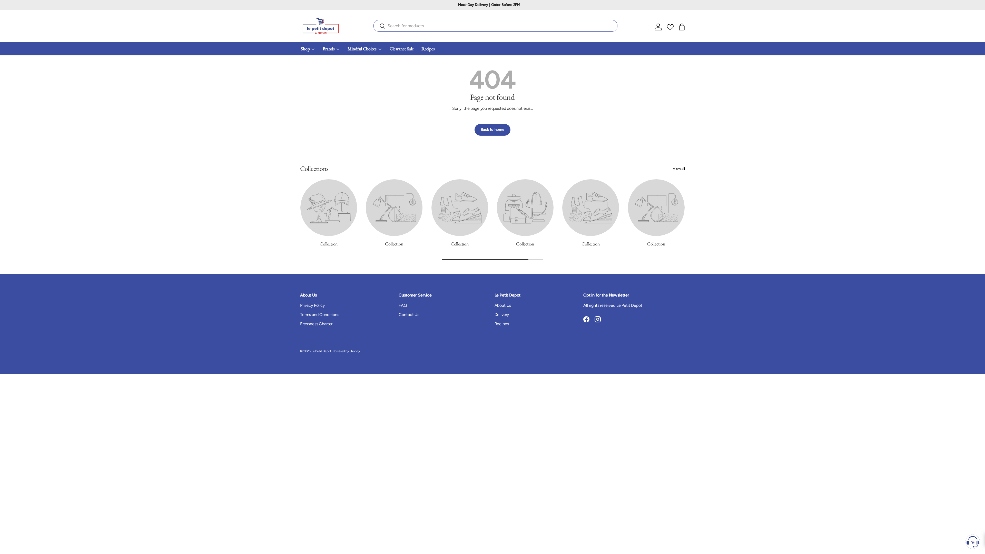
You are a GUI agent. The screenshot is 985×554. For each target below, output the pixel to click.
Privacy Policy (312, 305)
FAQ (403, 305)
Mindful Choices (362, 49)
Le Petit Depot (321, 351)
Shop (305, 49)
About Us (503, 305)
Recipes (428, 49)
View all (679, 168)
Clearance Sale (402, 49)
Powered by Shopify (346, 351)
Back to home (492, 129)
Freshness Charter (316, 323)
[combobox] (495, 25)
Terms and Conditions (319, 314)
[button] (681, 27)
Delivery (502, 314)
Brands (328, 49)
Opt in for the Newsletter (606, 295)
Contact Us (409, 314)
